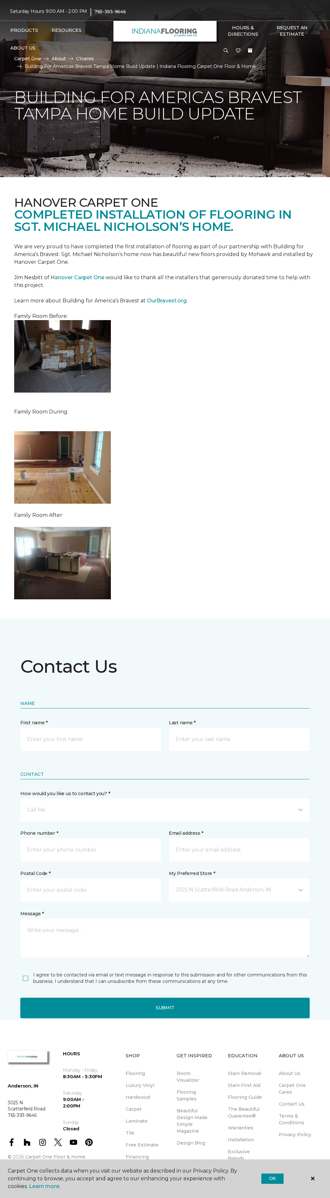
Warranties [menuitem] (240, 1128)
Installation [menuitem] (241, 1140)
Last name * (182, 722)
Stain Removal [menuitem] (244, 1073)
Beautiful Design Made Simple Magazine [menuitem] (192, 1121)
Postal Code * (35, 873)
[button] (226, 51)
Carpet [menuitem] (133, 1109)
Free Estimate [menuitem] (142, 1145)
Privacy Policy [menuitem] (295, 1134)
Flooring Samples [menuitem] (187, 1095)
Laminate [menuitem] (137, 1121)
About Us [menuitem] (289, 1073)
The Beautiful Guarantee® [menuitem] (243, 1112)
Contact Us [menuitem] (292, 1104)
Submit (165, 1008)
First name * (34, 722)
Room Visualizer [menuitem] (188, 1076)
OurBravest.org (167, 301)
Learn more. (44, 1186)
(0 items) (250, 50)
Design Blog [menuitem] (191, 1143)
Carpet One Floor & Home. (55, 1157)
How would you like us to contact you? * (65, 793)
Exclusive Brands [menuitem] (239, 1155)
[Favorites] (238, 51)
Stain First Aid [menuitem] (244, 1085)
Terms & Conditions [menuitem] (291, 1119)
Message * (32, 913)
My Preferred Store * (192, 873)
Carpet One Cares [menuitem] (292, 1088)
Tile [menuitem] (130, 1133)
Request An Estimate (292, 31)
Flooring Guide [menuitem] (245, 1097)
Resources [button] (67, 30)
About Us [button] (22, 48)
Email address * (186, 833)
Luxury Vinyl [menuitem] (140, 1085)
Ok (272, 1178)
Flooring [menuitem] (135, 1073)
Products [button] (24, 30)
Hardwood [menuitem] (138, 1097)
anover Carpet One (79, 277)
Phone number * (39, 833)
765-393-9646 (110, 11)
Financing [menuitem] (137, 1157)
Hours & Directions (243, 31)
